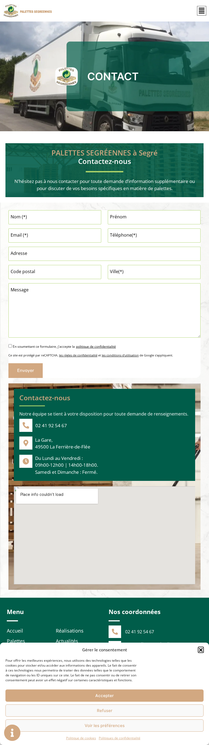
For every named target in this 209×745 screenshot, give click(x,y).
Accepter (104, 695)
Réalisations (70, 630)
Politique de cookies (81, 738)
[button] (201, 649)
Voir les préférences (105, 725)
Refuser (104, 710)
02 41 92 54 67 (51, 425)
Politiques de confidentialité (119, 738)
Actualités (67, 641)
